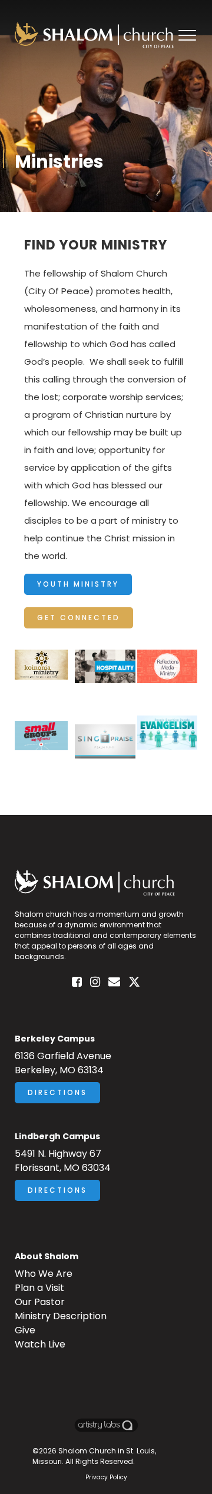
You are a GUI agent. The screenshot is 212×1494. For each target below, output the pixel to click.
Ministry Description (61, 1316)
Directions (57, 1092)
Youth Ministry (78, 584)
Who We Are (43, 1273)
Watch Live (40, 1344)
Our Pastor (40, 1302)
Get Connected (78, 618)
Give (25, 1330)
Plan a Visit (39, 1288)
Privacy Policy (106, 1477)
